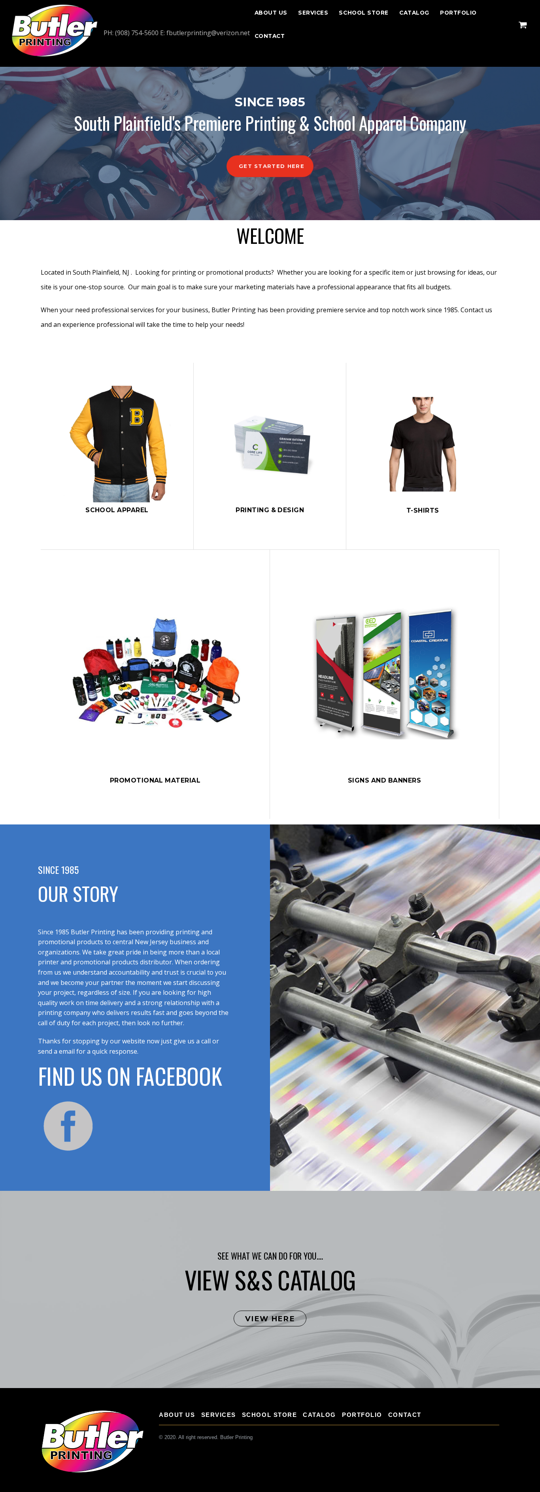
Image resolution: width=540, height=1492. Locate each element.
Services (313, 12)
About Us (271, 12)
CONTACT (270, 36)
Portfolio (458, 12)
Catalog (414, 12)
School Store (364, 12)
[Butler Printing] (54, 55)
